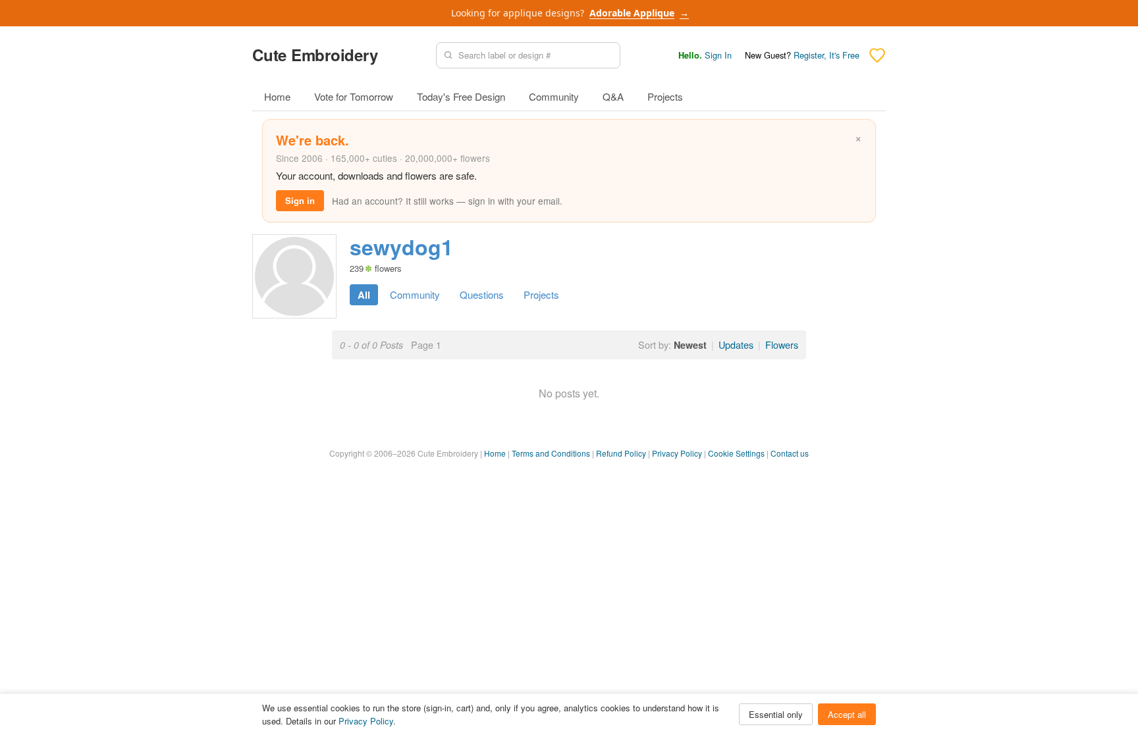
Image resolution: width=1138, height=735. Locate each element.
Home (277, 96)
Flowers (781, 344)
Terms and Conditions (551, 453)
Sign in (300, 200)
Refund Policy (621, 453)
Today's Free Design (461, 96)
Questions (482, 294)
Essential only (776, 714)
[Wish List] (877, 55)
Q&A (613, 96)
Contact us (790, 453)
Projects (665, 96)
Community (554, 96)
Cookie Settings (736, 453)
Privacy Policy (677, 453)
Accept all (847, 714)
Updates (735, 344)
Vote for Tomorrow (353, 96)
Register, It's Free (826, 55)
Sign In (718, 55)
